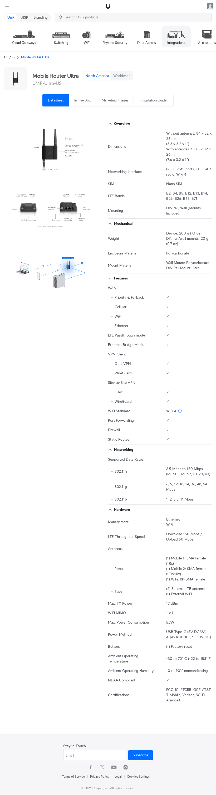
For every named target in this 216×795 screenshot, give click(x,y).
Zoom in (83, 171)
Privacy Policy (99, 776)
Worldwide (121, 76)
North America (97, 76)
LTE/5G (9, 57)
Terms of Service (73, 776)
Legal (118, 776)
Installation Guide (153, 100)
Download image (46, 171)
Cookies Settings (138, 776)
